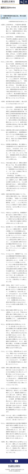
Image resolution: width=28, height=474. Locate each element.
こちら (25, 21)
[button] (21, 2)
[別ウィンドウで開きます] (11, 462)
